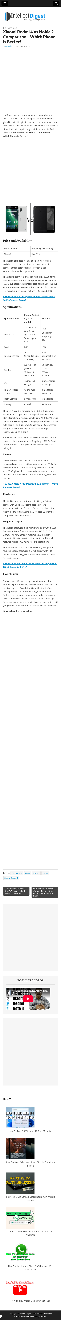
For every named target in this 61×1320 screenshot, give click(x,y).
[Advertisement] (30, 80)
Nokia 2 (36, 873)
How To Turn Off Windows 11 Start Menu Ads (31, 1131)
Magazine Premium (22, 1316)
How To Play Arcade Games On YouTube (30, 1300)
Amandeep (9, 46)
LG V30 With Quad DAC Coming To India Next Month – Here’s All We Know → (43, 892)
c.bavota (42, 1316)
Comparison (17, 873)
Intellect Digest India (28, 1313)
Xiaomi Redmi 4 (11, 878)
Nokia (27, 873)
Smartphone (11, 28)
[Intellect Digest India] (25, 15)
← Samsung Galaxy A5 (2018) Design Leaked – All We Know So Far (15, 891)
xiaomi (45, 873)
